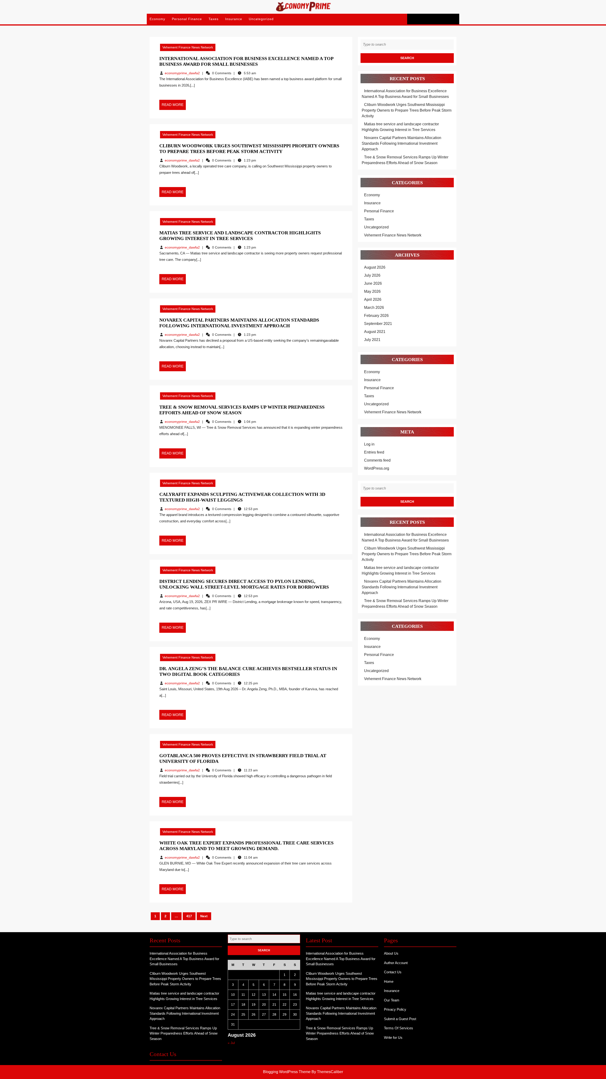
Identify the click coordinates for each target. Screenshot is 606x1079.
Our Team (391, 1000)
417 (189, 916)
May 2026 (372, 291)
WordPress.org (376, 468)
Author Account (396, 963)
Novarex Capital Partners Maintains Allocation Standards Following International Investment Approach (401, 143)
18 (243, 1004)
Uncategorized (261, 19)
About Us (391, 953)
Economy (157, 19)
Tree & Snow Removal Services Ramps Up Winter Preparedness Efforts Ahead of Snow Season (184, 1033)
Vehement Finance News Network (187, 47)
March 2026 (374, 308)
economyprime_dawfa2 (182, 73)
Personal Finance (187, 19)
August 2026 (374, 267)
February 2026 (376, 316)
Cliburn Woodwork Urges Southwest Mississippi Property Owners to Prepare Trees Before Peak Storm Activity (406, 110)
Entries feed (374, 452)
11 (243, 994)
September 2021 (378, 324)
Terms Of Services (398, 1028)
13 (264, 994)
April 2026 (372, 299)
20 (264, 1004)
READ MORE (174, 106)
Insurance (233, 19)
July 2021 (372, 340)
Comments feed (377, 460)
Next (204, 916)
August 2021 (374, 332)
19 (253, 1004)
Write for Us (393, 1037)
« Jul (231, 1043)
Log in (369, 444)
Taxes (213, 19)
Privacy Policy (395, 1009)
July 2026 (372, 275)
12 (253, 994)
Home (388, 981)
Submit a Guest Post (400, 1019)
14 (274, 994)
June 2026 (373, 283)
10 (233, 994)
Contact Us (392, 972)
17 (233, 1004)
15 (284, 994)
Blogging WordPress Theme (287, 1072)
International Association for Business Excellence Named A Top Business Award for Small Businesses (184, 958)
